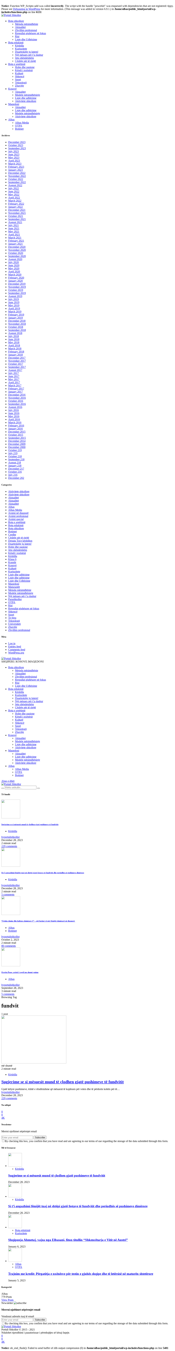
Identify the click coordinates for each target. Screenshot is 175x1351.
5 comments (7, 894)
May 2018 (13, 342)
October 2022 (15, 179)
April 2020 (14, 271)
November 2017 (17, 360)
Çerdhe (12, 534)
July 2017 (13, 373)
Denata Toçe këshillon (20, 540)
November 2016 (17, 397)
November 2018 (17, 323)
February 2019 (16, 314)
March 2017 (14, 385)
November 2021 (17, 213)
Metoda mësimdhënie (26, 24)
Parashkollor (15, 599)
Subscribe (40, 1137)
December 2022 (16, 172)
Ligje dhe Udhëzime (26, 39)
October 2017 (15, 363)
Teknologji (21, 82)
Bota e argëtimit (16, 64)
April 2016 (14, 419)
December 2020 (16, 246)
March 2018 (14, 348)
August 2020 (15, 259)
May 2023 (13, 157)
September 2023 (17, 148)
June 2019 (13, 302)
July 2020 (13, 262)
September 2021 (17, 219)
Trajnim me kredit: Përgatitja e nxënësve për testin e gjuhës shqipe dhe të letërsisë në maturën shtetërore (80, 1274)
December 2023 (16, 142)
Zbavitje (19, 85)
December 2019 (16, 283)
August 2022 (15, 185)
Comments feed (16, 649)
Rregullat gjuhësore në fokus (30, 33)
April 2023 (14, 160)
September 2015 (17, 437)
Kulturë (19, 73)
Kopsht (12, 562)
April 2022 (14, 197)
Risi (17, 36)
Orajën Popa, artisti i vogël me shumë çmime (19, 972)
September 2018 (17, 330)
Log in (11, 643)
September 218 (16, 459)
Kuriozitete (21, 48)
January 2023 (15, 169)
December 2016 (16, 394)
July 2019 (13, 299)
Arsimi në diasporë (18, 513)
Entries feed (14, 646)
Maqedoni (13, 104)
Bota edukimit (15, 42)
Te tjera (12, 617)
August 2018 (15, 333)
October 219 (15, 450)
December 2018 (16, 320)
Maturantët (14, 586)
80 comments (8, 945)
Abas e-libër (8, 781)
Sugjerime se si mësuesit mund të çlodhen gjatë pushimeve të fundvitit (29, 824)
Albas (11, 119)
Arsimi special (16, 519)
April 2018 (14, 345)
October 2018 (15, 327)
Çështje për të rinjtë (25, 61)
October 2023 (15, 145)
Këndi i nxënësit (24, 70)
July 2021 (13, 225)
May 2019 (13, 305)
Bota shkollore (16, 21)
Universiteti (14, 623)
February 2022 (16, 203)
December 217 (16, 468)
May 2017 (13, 379)
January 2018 (15, 354)
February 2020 (16, 277)
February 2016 (16, 425)
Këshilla (19, 45)
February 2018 (16, 351)
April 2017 (14, 382)
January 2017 (15, 391)
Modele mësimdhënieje (27, 94)
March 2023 (14, 163)
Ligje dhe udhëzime (25, 98)
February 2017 (16, 388)
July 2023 (13, 151)
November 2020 (17, 249)
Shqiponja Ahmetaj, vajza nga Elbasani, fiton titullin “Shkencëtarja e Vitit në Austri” (68, 1240)
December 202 (16, 477)
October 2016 (15, 400)
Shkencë (19, 76)
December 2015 (16, 431)
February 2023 (16, 166)
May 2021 (13, 231)
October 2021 (15, 216)
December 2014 (16, 440)
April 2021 (14, 234)
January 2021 (15, 243)
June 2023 (13, 154)
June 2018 (13, 339)
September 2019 (17, 293)
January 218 (14, 465)
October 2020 (15, 253)
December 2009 (16, 444)
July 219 (12, 453)
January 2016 (15, 428)
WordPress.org (16, 652)
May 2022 (13, 194)
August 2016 (15, 407)
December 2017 (16, 357)
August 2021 (15, 222)
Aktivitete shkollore (25, 101)
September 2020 (17, 256)
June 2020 (13, 265)
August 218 (14, 462)
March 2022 (14, 200)
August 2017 (15, 370)
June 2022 (13, 191)
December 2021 (16, 209)
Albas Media (22, 122)
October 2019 (15, 290)
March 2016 (14, 422)
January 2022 (15, 206)
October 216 (15, 471)
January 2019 (15, 317)
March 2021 (14, 237)
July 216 (12, 474)
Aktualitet (20, 27)
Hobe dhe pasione (25, 67)
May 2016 (13, 416)
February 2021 (16, 240)
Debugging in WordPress (26, 9)
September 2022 (17, 182)
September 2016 (17, 404)
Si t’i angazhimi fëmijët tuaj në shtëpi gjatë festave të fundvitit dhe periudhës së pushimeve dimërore (42, 873)
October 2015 (15, 434)
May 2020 (13, 268)
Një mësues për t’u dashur (29, 54)
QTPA (18, 125)
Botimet (19, 128)
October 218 (15, 456)
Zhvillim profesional (26, 30)
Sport (18, 79)
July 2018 (13, 336)
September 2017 (17, 367)
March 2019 (14, 311)
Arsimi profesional (18, 516)
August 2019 (15, 296)
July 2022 (13, 188)
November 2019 (17, 286)
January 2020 (15, 280)
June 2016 (13, 413)
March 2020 (14, 274)
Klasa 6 (12, 559)
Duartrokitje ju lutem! (26, 51)
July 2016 (13, 410)
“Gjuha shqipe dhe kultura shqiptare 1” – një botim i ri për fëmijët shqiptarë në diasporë (38, 921)
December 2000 (16, 447)
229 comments (9, 846)
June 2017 (13, 376)
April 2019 (14, 308)
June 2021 (13, 228)
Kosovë (12, 88)
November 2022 (17, 176)
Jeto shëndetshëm (24, 57)
